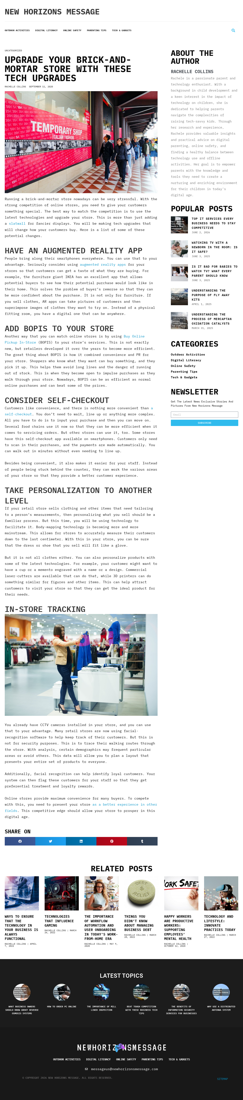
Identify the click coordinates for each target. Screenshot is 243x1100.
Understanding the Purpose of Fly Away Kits (211, 295)
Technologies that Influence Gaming (59, 921)
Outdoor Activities (17, 30)
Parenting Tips (96, 30)
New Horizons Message (52, 11)
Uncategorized (13, 50)
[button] (233, 30)
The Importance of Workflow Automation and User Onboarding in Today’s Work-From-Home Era (101, 927)
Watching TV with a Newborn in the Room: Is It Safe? (215, 247)
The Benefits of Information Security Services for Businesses (181, 1009)
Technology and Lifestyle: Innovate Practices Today (219, 923)
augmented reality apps (103, 264)
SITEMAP (222, 1079)
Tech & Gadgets (121, 30)
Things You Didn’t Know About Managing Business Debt (139, 923)
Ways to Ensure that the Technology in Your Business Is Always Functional (21, 927)
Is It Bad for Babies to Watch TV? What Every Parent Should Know (215, 271)
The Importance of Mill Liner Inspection (101, 1008)
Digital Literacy (46, 30)
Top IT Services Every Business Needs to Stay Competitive (214, 223)
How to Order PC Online (61, 1006)
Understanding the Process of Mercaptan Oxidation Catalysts (212, 319)
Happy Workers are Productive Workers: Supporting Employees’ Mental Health (178, 927)
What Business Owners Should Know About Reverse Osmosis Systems (22, 1009)
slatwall (17, 223)
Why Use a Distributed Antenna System (221, 1008)
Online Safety (72, 30)
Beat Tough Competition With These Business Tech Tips (141, 1009)
